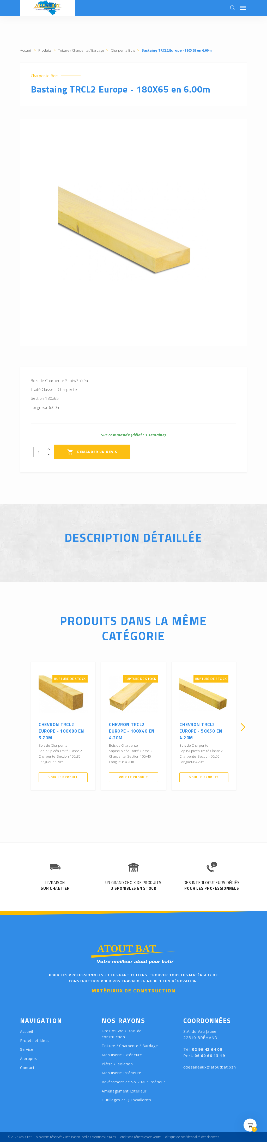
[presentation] (24, 727)
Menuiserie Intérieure (121, 1072)
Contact (27, 1067)
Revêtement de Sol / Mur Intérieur (133, 1081)
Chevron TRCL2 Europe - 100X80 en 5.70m (61, 731)
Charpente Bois (44, 75)
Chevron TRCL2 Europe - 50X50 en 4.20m (200, 731)
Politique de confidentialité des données (191, 1137)
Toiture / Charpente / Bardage (130, 1045)
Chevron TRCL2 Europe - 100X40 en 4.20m (132, 731)
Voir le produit (63, 777)
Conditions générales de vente (139, 1137)
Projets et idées (35, 1040)
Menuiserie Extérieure (122, 1054)
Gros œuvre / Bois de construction (122, 1033)
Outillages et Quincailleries (126, 1099)
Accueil (26, 1031)
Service (26, 1049)
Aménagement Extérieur (124, 1091)
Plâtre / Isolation (117, 1063)
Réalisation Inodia (77, 1137)
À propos (28, 1058)
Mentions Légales (104, 1137)
